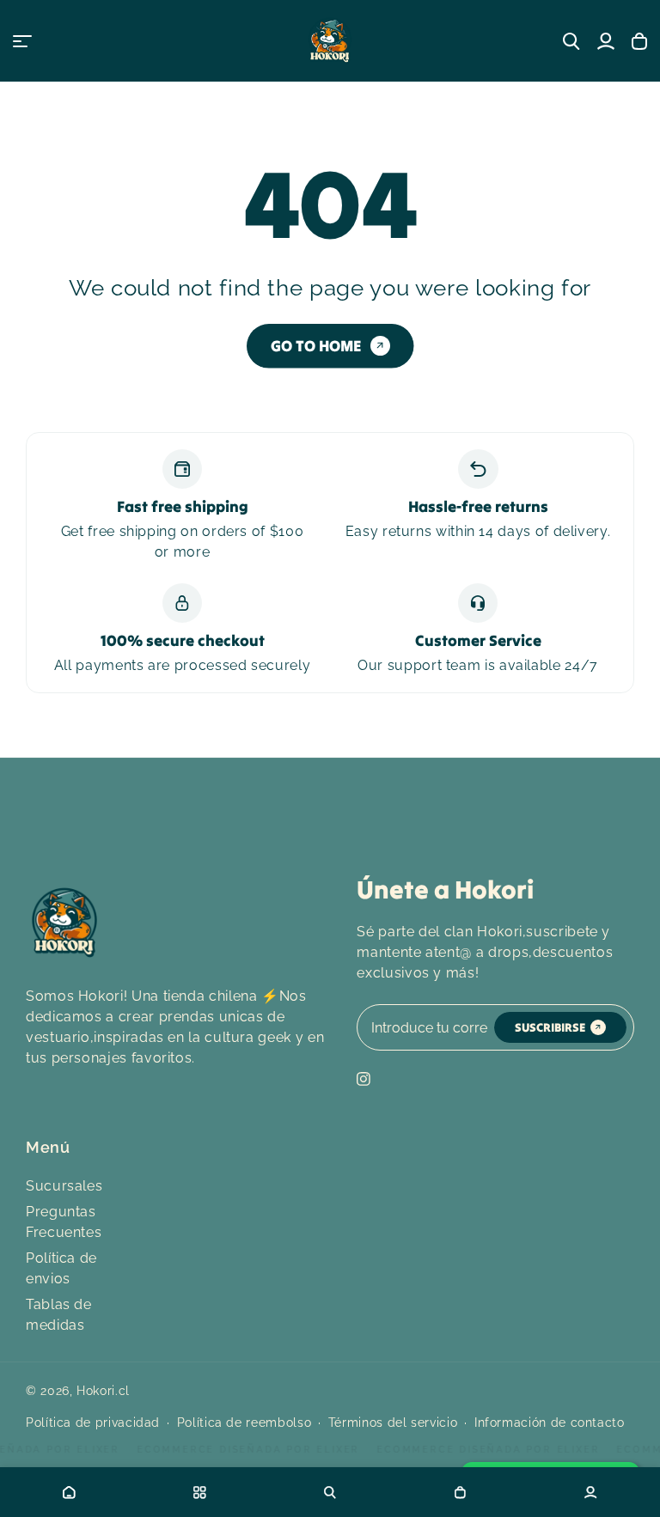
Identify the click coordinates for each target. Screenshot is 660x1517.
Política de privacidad (93, 1422)
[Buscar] (571, 41)
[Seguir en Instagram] (363, 1079)
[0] (460, 1492)
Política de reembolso (244, 1422)
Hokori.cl (103, 1391)
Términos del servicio (392, 1422)
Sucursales (64, 1186)
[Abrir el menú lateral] (22, 41)
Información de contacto (549, 1422)
